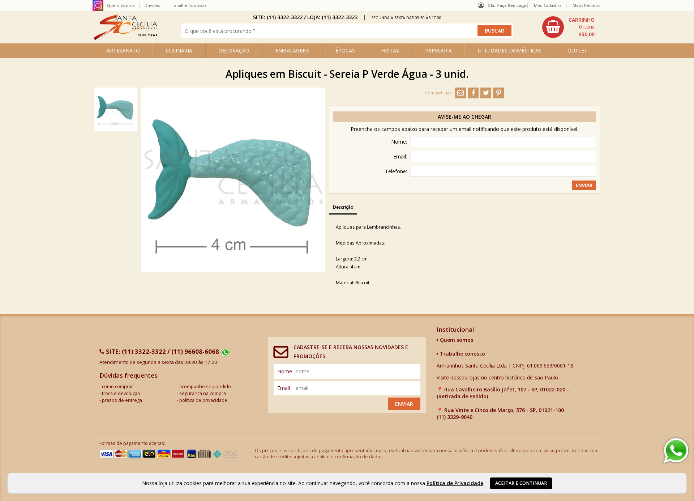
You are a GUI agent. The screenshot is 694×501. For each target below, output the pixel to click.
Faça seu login (512, 5)
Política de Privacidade (455, 483)
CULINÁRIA (179, 50)
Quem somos (455, 339)
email (283, 388)
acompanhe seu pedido (205, 386)
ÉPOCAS (345, 50)
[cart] (569, 27)
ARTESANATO (123, 50)
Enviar (404, 403)
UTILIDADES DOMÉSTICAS (509, 50)
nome (284, 371)
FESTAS (390, 50)
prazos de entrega (122, 400)
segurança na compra (202, 393)
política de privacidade (203, 400)
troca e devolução (121, 393)
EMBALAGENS (292, 50)
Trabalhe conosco (461, 353)
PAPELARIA (438, 50)
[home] (125, 38)
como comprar (117, 386)
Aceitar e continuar (521, 483)
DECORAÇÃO (233, 50)
